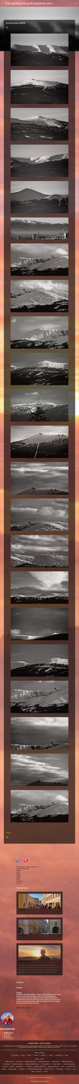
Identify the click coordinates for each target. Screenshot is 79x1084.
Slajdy (18, 876)
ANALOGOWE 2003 (44, 1061)
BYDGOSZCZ (20, 1066)
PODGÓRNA (59, 1069)
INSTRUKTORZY (71, 1066)
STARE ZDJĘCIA (9, 1061)
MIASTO (43, 1055)
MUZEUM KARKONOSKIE (32, 1064)
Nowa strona (8, 1038)
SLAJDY (36, 1055)
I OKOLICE (21, 1069)
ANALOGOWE (55, 1061)
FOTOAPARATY (46, 1064)
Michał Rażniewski (22, 869)
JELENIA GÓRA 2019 (53, 1066)
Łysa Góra (7, 1034)
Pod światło (22, 910)
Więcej (8, 833)
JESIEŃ (3, 1069)
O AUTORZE (14, 1055)
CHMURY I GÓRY (48, 1069)
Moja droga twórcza (25, 961)
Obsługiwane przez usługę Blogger (40, 1077)
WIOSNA (67, 1069)
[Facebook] (17, 862)
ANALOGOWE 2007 (30, 1061)
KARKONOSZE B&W (67, 1061)
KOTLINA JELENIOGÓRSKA (34, 1069)
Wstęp (18, 870)
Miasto (18, 878)
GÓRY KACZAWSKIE (68, 1064)
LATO (74, 1069)
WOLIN (12, 1066)
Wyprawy (7, 1036)
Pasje (18, 872)
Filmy (18, 874)
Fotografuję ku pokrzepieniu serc (29, 3)
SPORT (46, 1071)
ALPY (62, 1066)
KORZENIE (6, 1064)
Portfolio (19, 881)
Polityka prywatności (23, 1008)
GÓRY (50, 1055)
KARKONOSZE (57, 1064)
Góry (18, 879)
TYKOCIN (28, 1066)
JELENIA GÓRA (12, 1069)
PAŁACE (39, 1071)
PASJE (23, 1055)
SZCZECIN (4, 1066)
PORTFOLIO (58, 1055)
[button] (7, 27)
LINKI (66, 1055)
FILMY (29, 1055)
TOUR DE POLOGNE (17, 1064)
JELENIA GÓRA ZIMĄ (39, 1066)
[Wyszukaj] (55, 3)
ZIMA (32, 1071)
